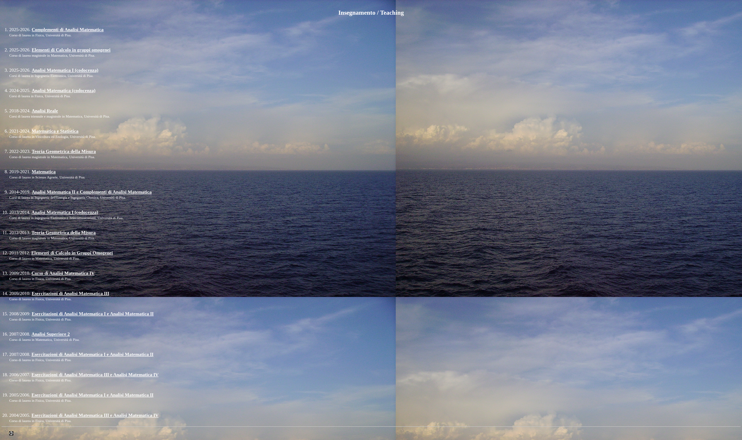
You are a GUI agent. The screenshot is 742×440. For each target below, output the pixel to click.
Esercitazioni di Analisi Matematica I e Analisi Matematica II (93, 313)
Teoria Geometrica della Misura (64, 151)
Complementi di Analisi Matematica (68, 29)
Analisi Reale (45, 110)
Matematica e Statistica (55, 131)
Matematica (44, 171)
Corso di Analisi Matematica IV (62, 273)
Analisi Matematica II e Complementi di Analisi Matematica (92, 191)
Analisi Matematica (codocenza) (63, 90)
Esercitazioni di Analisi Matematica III (70, 293)
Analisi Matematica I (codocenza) (65, 70)
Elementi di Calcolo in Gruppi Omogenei (72, 252)
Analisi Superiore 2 (50, 334)
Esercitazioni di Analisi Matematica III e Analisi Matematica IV (94, 374)
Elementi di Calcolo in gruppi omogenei (71, 49)
